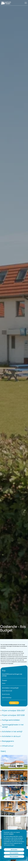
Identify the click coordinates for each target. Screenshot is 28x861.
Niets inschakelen (14, 853)
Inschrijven (13, 703)
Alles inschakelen (14, 856)
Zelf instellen (14, 849)
